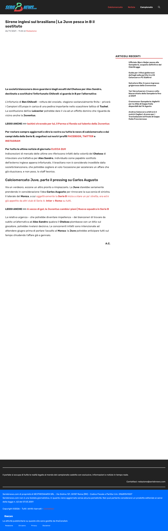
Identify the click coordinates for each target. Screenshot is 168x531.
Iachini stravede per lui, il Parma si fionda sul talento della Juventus (68, 123)
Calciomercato (115, 7)
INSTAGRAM (12, 140)
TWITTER (88, 136)
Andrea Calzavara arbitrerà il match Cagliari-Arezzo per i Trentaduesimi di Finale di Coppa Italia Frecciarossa (144, 115)
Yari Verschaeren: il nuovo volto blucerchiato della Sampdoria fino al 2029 (145, 93)
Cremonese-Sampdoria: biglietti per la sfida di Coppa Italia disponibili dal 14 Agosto (144, 103)
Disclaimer (46, 526)
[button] (159, 7)
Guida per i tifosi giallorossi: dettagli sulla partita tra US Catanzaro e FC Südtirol (142, 75)
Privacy (34, 526)
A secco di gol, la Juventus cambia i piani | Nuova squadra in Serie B (68, 209)
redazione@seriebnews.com (151, 481)
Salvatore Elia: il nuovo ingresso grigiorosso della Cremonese (144, 84)
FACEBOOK (74, 136)
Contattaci (49, 508)
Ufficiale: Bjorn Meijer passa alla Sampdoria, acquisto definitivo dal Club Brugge (145, 64)
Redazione (9, 526)
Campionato (146, 7)
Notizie (131, 7)
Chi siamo (22, 526)
